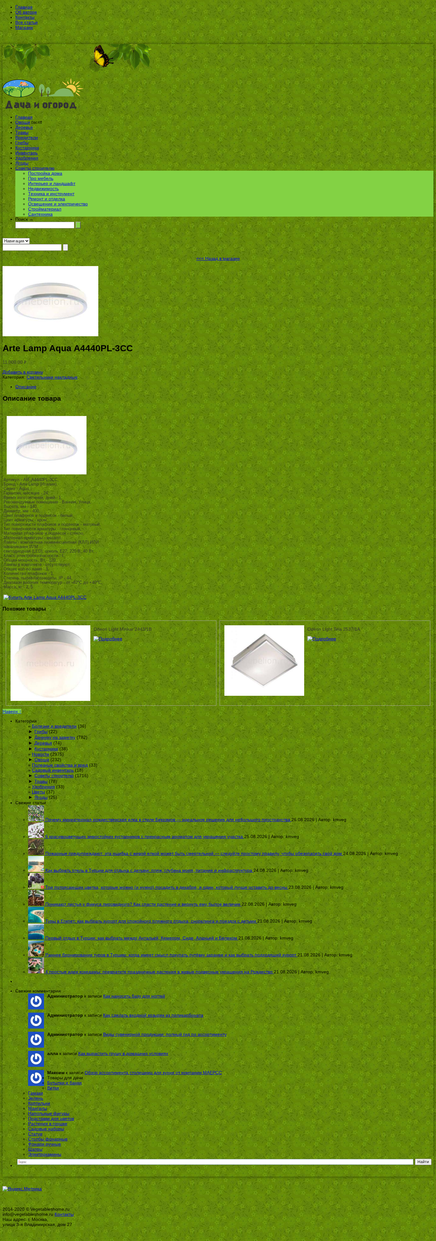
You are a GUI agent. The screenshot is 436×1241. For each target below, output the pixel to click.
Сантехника (40, 214)
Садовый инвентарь (53, 770)
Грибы (21, 142)
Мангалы (37, 1108)
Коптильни (39, 1103)
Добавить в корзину (23, 372)
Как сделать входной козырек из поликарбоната (153, 1015)
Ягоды (21, 163)
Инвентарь (26, 152)
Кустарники (27, 147)
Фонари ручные (44, 1144)
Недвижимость (43, 188)
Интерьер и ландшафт (51, 183)
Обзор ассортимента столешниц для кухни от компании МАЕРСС (153, 1072)
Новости (40, 754)
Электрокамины (44, 1154)
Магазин (24, 27)
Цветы (38, 791)
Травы (21, 132)
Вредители (26, 137)
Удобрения (26, 157)
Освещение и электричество (58, 203)
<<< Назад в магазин (218, 258)
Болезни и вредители (54, 726)
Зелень (35, 1098)
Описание (25, 386)
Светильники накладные (52, 377)
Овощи (22, 122)
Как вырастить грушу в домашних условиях (123, 1053)
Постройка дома (45, 173)
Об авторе (26, 12)
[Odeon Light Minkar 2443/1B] (108, 638)
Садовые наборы (46, 1128)
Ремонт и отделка (46, 198)
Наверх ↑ (12, 711)
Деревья (24, 127)
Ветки (53, 1087)
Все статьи (26, 22)
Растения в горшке (47, 1123)
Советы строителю (35, 168)
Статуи (35, 1133)
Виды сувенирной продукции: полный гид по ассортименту (165, 1034)
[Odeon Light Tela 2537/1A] (321, 638)
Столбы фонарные (48, 1138)
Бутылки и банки (64, 1082)
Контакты (24, 17)
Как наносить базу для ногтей (134, 996)
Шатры (35, 1149)
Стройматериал (44, 209)
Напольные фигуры (48, 1113)
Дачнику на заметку (54, 737)
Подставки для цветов (51, 1118)
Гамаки (35, 1093)
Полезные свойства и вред (60, 765)
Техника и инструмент (51, 193)
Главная (24, 7)
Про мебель (40, 178)
